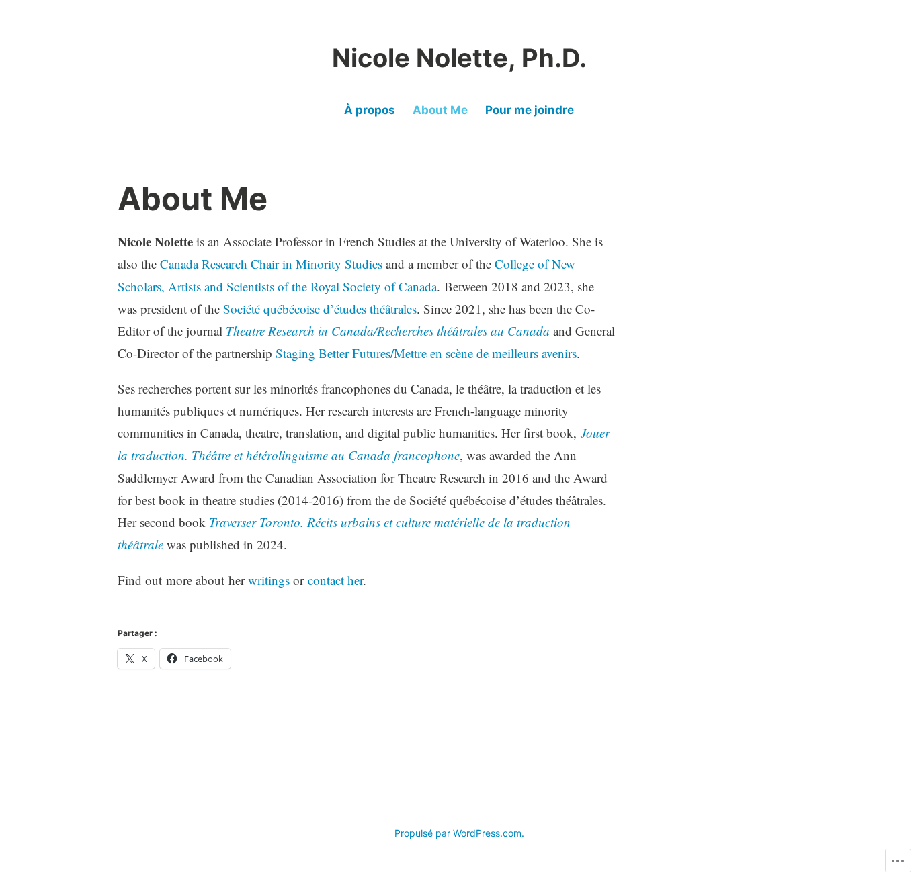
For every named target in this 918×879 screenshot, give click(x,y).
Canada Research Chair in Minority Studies (271, 263)
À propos (369, 110)
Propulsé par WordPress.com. (459, 833)
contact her (335, 579)
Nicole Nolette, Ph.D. (459, 57)
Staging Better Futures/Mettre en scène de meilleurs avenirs (426, 352)
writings (269, 579)
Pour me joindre (529, 110)
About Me (440, 110)
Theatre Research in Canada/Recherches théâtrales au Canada (388, 330)
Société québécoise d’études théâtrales (320, 308)
